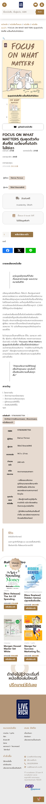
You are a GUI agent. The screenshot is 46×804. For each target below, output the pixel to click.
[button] (4, 38)
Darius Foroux (17, 178)
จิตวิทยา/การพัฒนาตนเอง (14, 419)
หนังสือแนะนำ (8, 422)
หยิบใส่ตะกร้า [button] (10, 607)
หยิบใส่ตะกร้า (22, 234)
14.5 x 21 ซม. (22, 453)
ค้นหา (40, 12)
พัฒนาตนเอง (31, 419)
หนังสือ (27, 24)
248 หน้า (20, 462)
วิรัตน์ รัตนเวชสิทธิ (17, 187)
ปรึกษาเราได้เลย (23, 685)
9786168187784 (24, 430)
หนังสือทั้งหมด (16, 24)
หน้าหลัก (4, 24)
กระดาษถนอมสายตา (25, 471)
